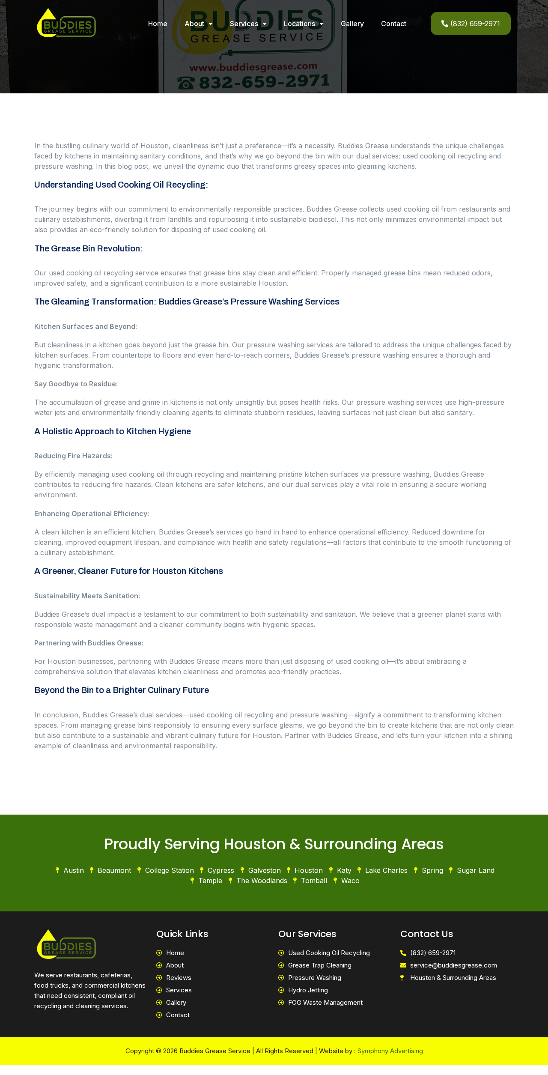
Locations (299, 23)
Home (157, 23)
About (194, 23)
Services (244, 23)
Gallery (352, 23)
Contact (393, 23)
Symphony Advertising (390, 1051)
